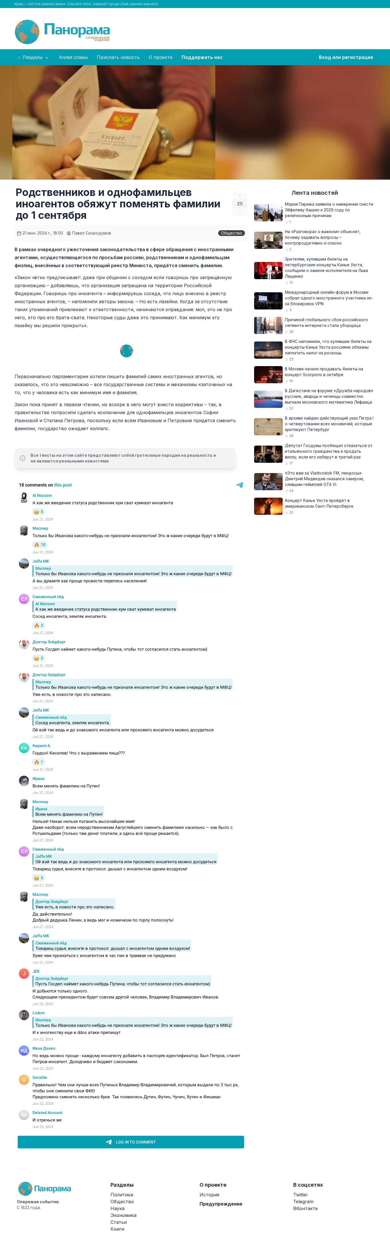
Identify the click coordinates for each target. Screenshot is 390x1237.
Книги (117, 1229)
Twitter (300, 1195)
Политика (121, 1195)
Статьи (118, 1222)
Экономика (123, 1215)
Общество (231, 233)
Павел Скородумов (91, 233)
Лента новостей (315, 192)
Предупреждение (221, 1204)
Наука (117, 1208)
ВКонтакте (305, 1208)
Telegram (303, 1201)
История (209, 1195)
